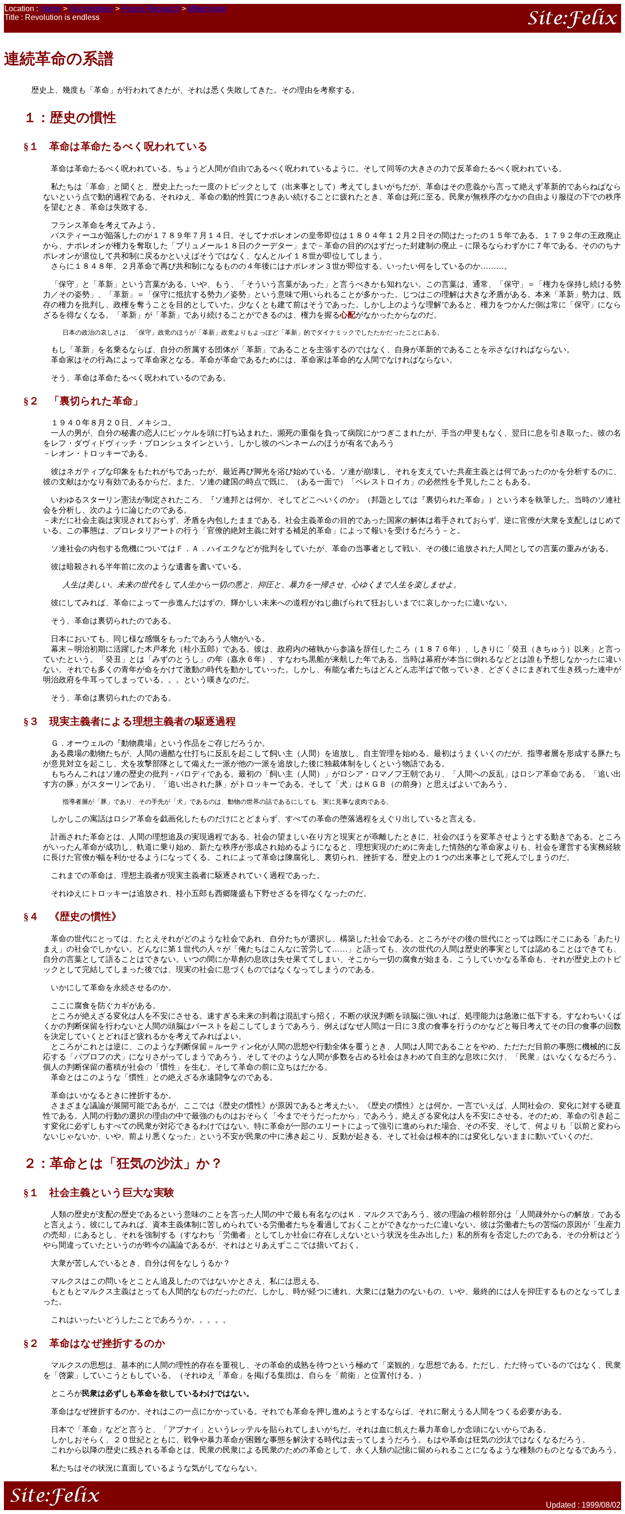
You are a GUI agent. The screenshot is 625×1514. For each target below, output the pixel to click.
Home (50, 8)
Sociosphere (91, 8)
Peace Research (151, 8)
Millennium (207, 8)
